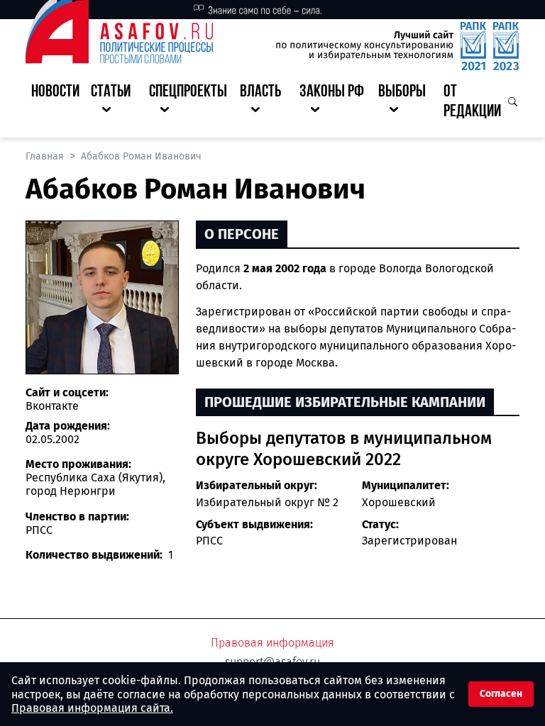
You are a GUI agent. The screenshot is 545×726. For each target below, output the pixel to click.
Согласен (501, 694)
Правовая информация (272, 642)
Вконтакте (52, 406)
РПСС (209, 540)
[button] (114, 102)
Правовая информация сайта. (92, 708)
